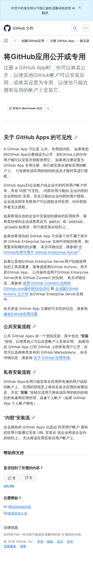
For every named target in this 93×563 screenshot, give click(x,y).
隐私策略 (9, 486)
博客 (23, 546)
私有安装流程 (17, 372)
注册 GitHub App (62, 41)
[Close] (80, 7)
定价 (70, 541)
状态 (60, 541)
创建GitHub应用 (32, 41)
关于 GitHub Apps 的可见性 (38, 137)
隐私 (50, 541)
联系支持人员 (17, 513)
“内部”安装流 (17, 417)
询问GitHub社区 (19, 507)
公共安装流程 (17, 326)
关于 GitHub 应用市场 (52, 357)
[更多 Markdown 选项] (48, 108)
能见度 (84, 41)
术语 (40, 541)
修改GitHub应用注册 (20, 314)
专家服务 (10, 546)
